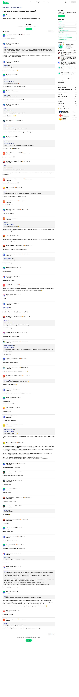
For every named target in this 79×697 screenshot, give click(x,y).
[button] (4, 15)
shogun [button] (7, 294)
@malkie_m (6, 571)
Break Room (67, 103)
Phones (67, 101)
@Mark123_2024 (7, 258)
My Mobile (67, 99)
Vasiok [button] (7, 471)
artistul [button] (7, 488)
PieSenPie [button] (8, 276)
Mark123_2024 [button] (8, 209)
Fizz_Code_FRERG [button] (9, 152)
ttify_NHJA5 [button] (8, 284)
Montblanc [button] (8, 267)
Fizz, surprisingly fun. (67, 92)
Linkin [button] (7, 187)
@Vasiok (6, 557)
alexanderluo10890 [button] (9, 332)
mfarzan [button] (7, 397)
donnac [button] (7, 416)
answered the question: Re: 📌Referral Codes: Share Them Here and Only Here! (68, 58)
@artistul (6, 510)
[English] (6, 2)
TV (67, 85)
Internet (67, 94)
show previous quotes (9, 81)
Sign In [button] (28, 28)
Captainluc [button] (8, 527)
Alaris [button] (7, 389)
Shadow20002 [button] (8, 536)
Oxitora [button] (7, 217)
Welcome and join (67, 87)
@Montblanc (6, 307)
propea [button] (7, 591)
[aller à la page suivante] (71, 78)
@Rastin (6, 141)
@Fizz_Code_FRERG (8, 345)
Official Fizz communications (67, 89)
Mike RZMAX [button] (8, 519)
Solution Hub (61, 32)
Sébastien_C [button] (8, 358)
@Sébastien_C (7, 380)
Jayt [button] (6, 544)
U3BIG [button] (7, 407)
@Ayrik (5, 320)
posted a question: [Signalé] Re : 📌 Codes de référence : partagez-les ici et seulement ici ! (68, 73)
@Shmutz (6, 65)
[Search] (69, 2)
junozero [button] (7, 200)
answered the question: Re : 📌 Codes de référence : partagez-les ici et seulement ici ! (68, 53)
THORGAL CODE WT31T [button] (10, 245)
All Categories (61, 82)
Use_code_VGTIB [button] (9, 34)
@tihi (5, 47)
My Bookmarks (67, 23)
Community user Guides (63, 30)
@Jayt (5, 623)
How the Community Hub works (65, 35)
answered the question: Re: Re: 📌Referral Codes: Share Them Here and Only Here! (68, 63)
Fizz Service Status (63, 39)
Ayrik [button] (7, 303)
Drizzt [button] (7, 463)
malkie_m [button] (7, 424)
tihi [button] (6, 14)
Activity (60, 21)
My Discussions (62, 26)
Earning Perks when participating (65, 37)
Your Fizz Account (67, 96)
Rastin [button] (7, 120)
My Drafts (67, 28)
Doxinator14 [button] (8, 480)
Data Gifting (67, 106)
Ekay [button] (7, 610)
